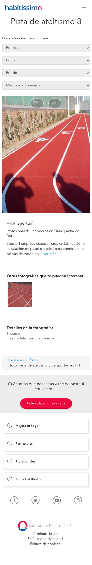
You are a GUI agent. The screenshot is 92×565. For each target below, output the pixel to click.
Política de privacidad (45, 539)
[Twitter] (35, 501)
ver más (49, 254)
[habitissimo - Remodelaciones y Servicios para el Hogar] (22, 7)
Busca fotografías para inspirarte (25, 38)
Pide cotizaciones (46, 557)
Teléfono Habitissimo (21, 511)
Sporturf (25, 224)
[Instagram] (78, 501)
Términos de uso (45, 534)
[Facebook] (14, 501)
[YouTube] (57, 501)
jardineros (46, 338)
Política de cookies (45, 544)
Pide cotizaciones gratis (46, 403)
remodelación (21, 338)
